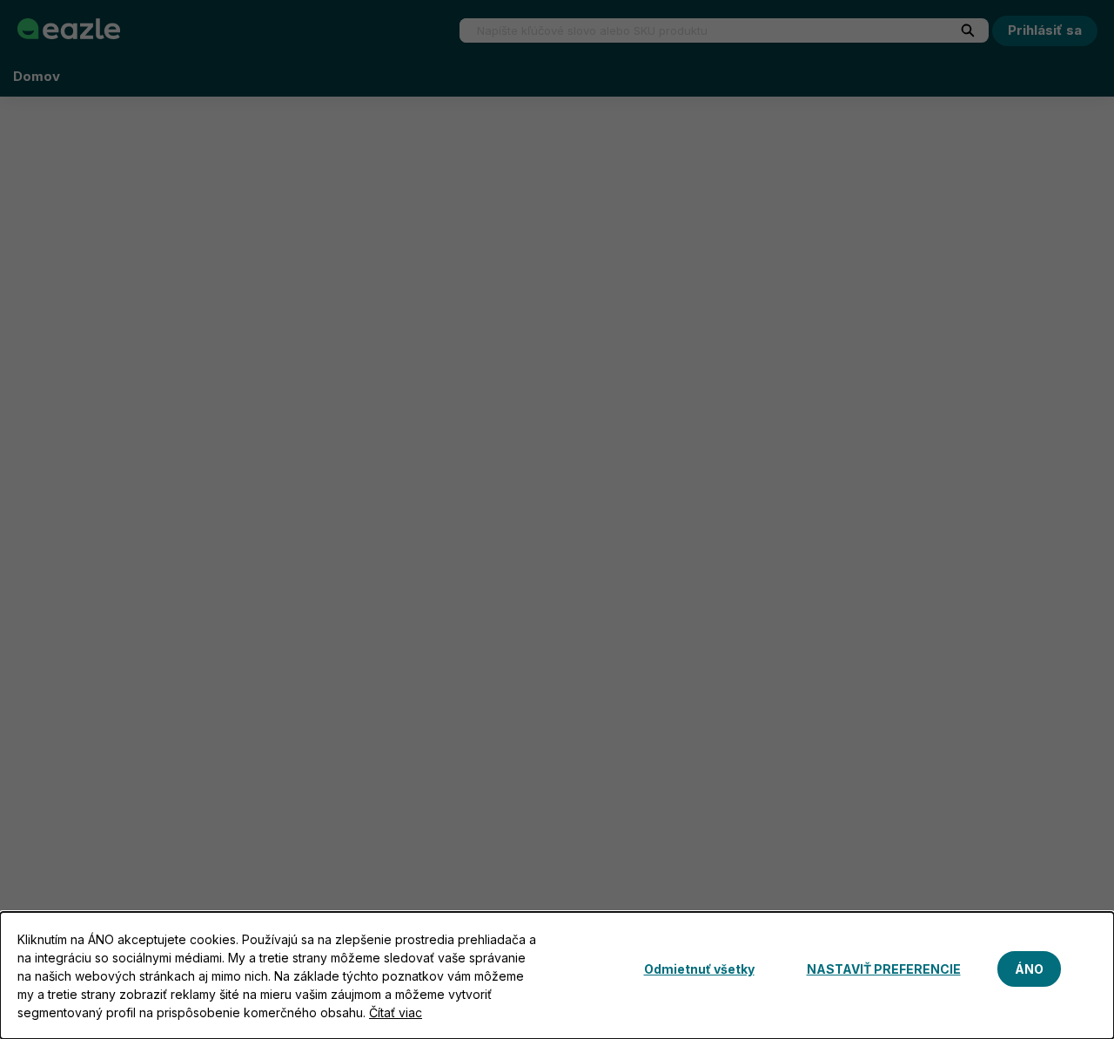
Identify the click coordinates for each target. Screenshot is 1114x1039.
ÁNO (1029, 969)
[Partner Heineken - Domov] (69, 28)
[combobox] (696, 30)
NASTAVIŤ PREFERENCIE (884, 969)
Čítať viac (395, 1012)
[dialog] (557, 975)
